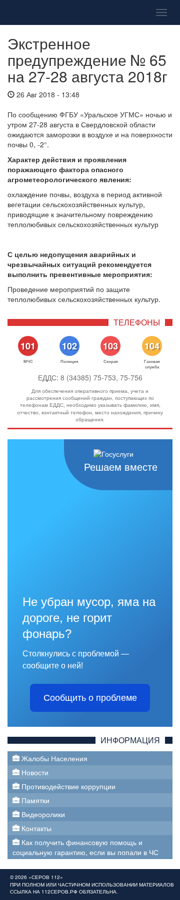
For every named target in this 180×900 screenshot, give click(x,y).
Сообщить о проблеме (90, 698)
